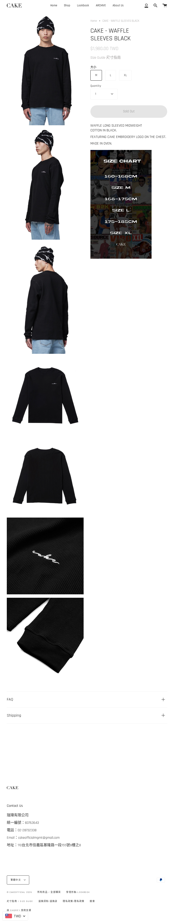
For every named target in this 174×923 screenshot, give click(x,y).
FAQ (10, 699)
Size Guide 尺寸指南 (105, 57)
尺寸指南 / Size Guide (20, 901)
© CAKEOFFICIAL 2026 (19, 892)
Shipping (14, 715)
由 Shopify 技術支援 (19, 910)
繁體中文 (16, 880)
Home (93, 21)
